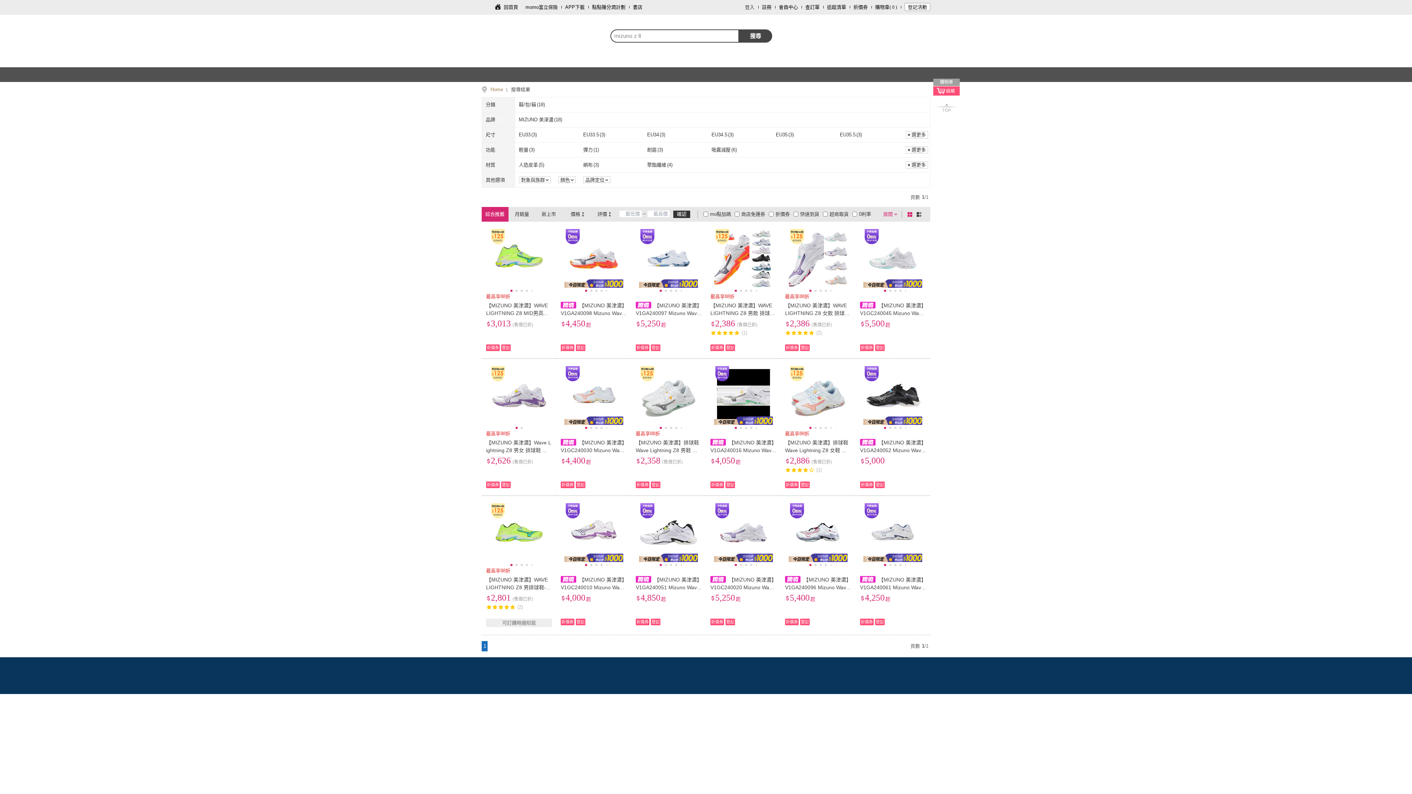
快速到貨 (809, 214)
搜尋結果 (520, 89)
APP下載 (575, 7)
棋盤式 (911, 214)
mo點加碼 (720, 214)
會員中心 (788, 7)
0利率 (865, 214)
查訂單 (812, 7)
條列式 (920, 214)
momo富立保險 (541, 7)
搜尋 (755, 36)
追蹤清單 (836, 7)
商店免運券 (753, 214)
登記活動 (917, 7)
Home (497, 89)
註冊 (766, 7)
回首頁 (511, 7)
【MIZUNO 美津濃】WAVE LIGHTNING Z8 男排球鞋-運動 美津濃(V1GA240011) (518, 587)
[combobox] (674, 36)
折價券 (860, 7)
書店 (637, 7)
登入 (750, 7)
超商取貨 (839, 214)
